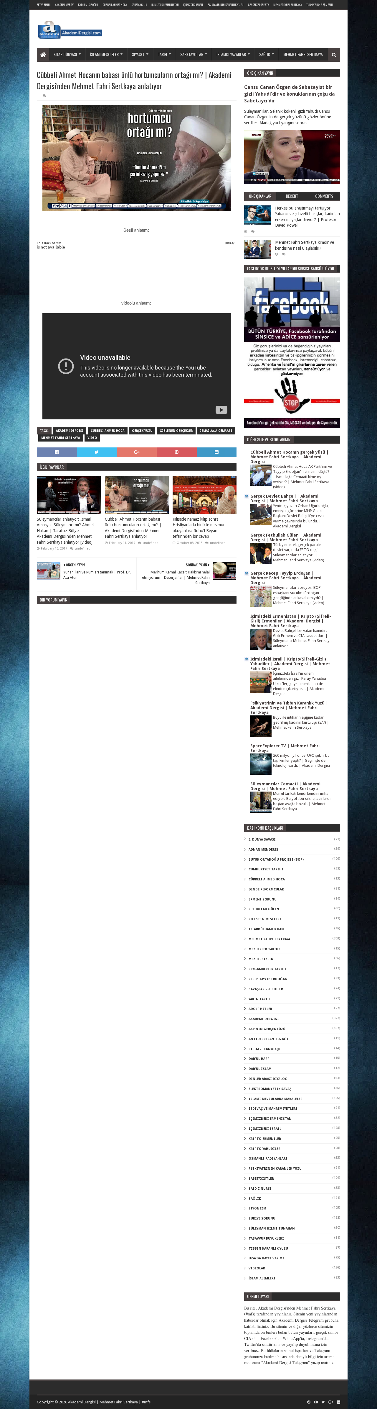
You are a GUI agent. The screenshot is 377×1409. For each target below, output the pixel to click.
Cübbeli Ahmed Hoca (108, 430)
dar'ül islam (260, 1069)
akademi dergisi (69, 430)
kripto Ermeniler (265, 1139)
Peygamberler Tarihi (267, 969)
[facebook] (338, 1402)
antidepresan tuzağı (268, 1039)
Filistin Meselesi (265, 919)
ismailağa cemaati (216, 430)
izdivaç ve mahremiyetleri (273, 1109)
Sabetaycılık (139, 4)
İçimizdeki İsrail (193, 4)
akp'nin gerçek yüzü (267, 1029)
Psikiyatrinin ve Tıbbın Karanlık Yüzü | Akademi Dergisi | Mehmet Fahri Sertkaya (289, 708)
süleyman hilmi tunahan (272, 1228)
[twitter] (323, 1402)
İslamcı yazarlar (231, 54)
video (92, 437)
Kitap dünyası (65, 54)
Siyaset (138, 54)
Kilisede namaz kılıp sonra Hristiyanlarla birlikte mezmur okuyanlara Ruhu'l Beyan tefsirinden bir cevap (199, 528)
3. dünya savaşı (262, 839)
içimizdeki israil (265, 1129)
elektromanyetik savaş (270, 1089)
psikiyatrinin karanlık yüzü (275, 1169)
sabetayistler (261, 1179)
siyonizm (257, 1208)
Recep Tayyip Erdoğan (268, 979)
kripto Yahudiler (264, 1149)
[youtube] (316, 1402)
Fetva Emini (44, 4)
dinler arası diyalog (268, 1079)
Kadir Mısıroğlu (88, 4)
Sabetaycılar (191, 54)
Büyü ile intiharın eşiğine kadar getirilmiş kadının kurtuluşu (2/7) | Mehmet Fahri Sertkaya (301, 722)
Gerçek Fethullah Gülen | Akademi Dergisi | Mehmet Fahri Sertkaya (285, 537)
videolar (257, 1268)
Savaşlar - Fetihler (266, 989)
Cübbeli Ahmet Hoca (114, 4)
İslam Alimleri (262, 1278)
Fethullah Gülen (264, 909)
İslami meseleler (104, 54)
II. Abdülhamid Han (266, 929)
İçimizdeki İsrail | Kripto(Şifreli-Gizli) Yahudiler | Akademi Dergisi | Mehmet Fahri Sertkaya (290, 664)
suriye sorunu (262, 1218)
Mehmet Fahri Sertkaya (287, 4)
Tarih (162, 54)
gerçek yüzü (142, 430)
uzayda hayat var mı (266, 1258)
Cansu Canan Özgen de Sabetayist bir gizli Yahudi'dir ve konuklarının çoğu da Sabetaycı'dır (289, 94)
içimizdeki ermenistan (270, 1119)
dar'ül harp (259, 1059)
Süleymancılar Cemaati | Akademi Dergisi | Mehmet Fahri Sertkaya (285, 786)
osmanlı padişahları (268, 1158)
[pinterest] (309, 1402)
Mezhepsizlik (261, 959)
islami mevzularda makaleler (275, 1099)
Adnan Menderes (264, 849)
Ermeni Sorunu (263, 899)
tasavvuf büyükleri (266, 1238)
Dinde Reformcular (266, 889)
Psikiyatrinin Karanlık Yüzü (226, 4)
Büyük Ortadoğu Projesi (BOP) (276, 860)
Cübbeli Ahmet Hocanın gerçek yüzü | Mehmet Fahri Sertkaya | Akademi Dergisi (289, 457)
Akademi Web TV (64, 4)
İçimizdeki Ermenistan (165, 4)
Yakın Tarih (259, 999)
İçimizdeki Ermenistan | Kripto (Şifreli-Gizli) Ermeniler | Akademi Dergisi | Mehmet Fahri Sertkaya (290, 621)
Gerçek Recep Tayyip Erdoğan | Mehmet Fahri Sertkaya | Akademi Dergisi (285, 578)
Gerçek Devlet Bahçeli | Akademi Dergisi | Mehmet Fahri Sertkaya (284, 498)
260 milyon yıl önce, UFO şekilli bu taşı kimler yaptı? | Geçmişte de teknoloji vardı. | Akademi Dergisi (301, 760)
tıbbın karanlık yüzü (268, 1249)
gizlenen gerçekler (176, 430)
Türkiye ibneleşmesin (319, 4)
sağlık (255, 1199)
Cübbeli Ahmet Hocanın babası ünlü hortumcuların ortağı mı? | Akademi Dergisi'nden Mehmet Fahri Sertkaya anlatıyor (133, 528)
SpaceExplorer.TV (258, 4)
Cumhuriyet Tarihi (266, 869)
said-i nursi (260, 1189)
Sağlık (264, 54)
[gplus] (331, 1402)
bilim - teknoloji (265, 1049)
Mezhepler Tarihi (264, 949)
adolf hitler (260, 1009)
